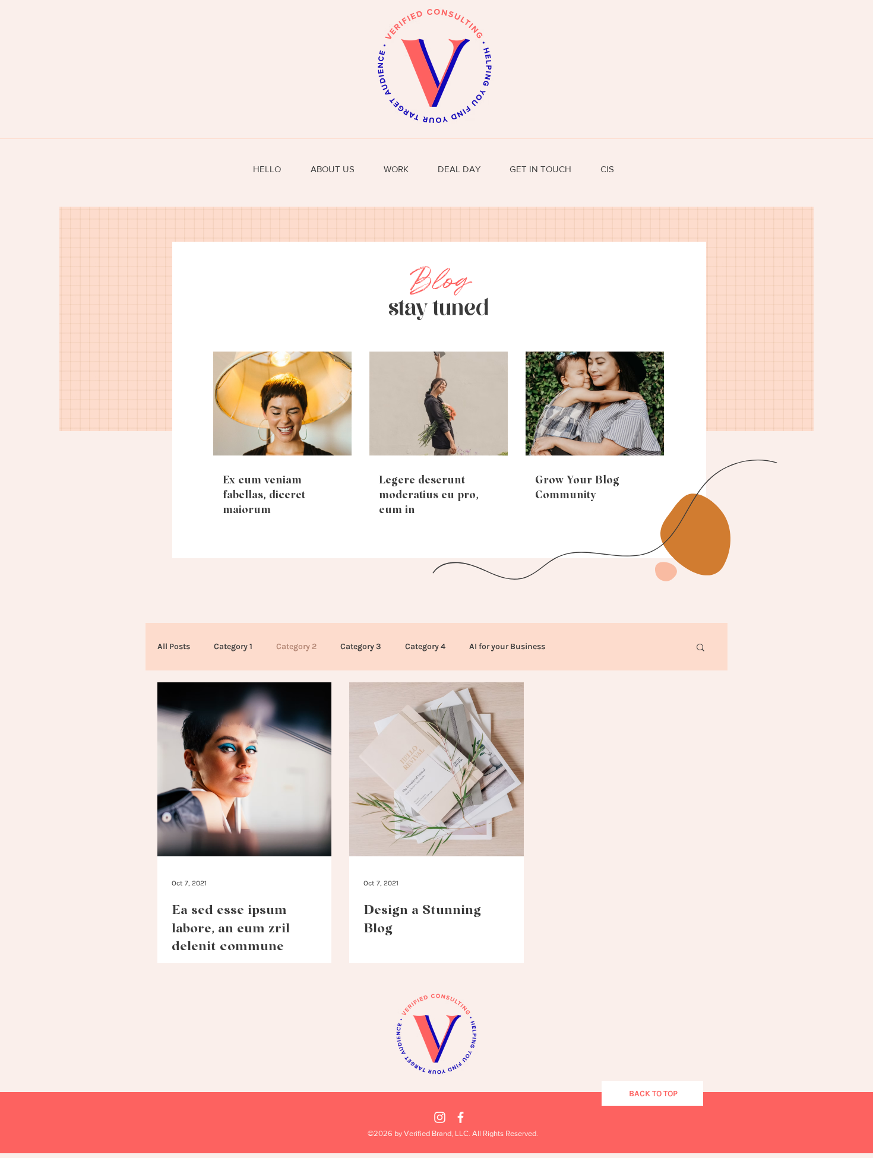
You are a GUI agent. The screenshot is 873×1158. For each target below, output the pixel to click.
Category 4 (425, 646)
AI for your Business (507, 646)
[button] (700, 648)
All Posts (173, 646)
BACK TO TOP (653, 1094)
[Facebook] (460, 1117)
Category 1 (233, 646)
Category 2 (296, 646)
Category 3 (360, 646)
